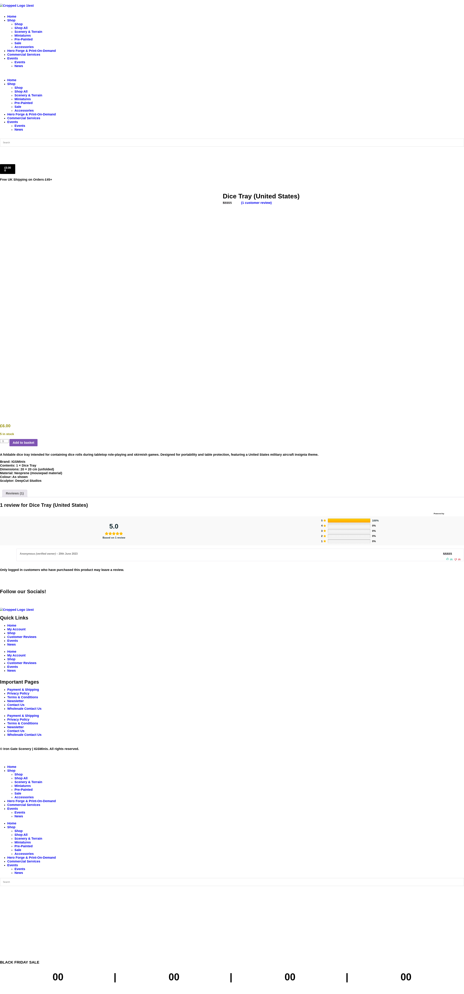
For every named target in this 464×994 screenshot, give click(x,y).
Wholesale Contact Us (24, 708)
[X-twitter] (14, 598)
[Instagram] (24, 598)
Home (11, 16)
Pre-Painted (23, 39)
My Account (16, 629)
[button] (232, 73)
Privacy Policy (18, 693)
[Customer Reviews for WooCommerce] (453, 513)
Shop (11, 20)
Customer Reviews (21, 637)
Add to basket (23, 442)
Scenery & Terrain (28, 32)
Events (12, 58)
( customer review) (256, 203)
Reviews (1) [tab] (15, 493)
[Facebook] (4, 598)
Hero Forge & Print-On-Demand (31, 51)
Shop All (21, 28)
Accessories (24, 47)
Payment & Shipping (23, 689)
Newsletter (15, 701)
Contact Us (15, 705)
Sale (17, 43)
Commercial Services (23, 54)
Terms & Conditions (22, 697)
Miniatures (22, 35)
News (18, 66)
